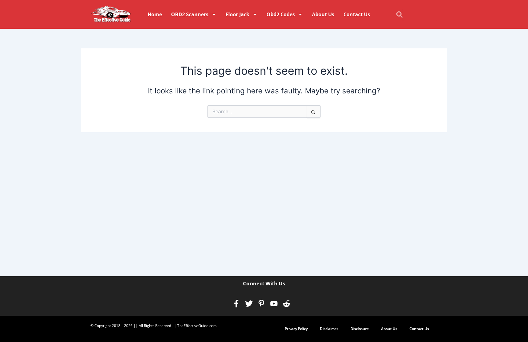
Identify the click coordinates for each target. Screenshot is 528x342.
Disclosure (359, 328)
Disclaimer (329, 328)
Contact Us (356, 14)
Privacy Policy (296, 328)
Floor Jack (237, 14)
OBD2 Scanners (189, 14)
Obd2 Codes (280, 14)
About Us (323, 14)
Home (155, 14)
